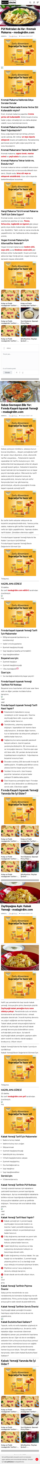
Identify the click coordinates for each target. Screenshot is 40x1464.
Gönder (7, 372)
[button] (20, 561)
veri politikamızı (9, 1462)
